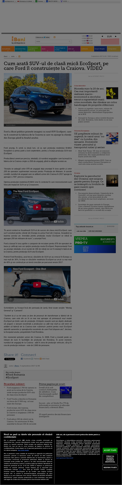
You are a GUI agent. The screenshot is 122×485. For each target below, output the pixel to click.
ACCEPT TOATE (110, 450)
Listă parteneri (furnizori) (64, 458)
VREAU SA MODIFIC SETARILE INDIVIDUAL (110, 459)
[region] (61, 458)
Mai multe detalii (23, 450)
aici (20, 469)
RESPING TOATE (110, 467)
